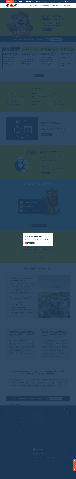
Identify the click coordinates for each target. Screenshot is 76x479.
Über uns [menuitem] (44, 1)
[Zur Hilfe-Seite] (74, 466)
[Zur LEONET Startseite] (11, 5)
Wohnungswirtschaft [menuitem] (29, 1)
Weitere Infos (31, 243)
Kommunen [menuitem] (37, 1)
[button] (74, 460)
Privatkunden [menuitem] (10, 1)
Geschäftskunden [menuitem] (18, 1)
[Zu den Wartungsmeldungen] (74, 469)
